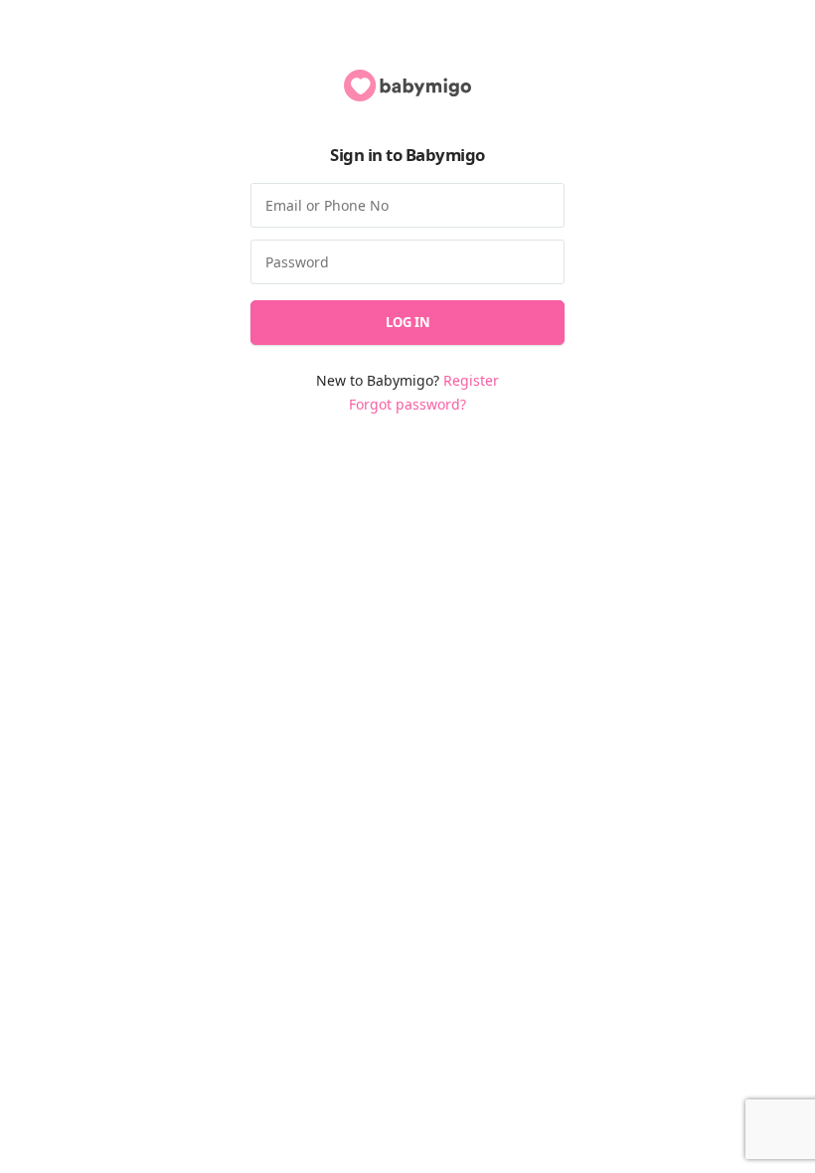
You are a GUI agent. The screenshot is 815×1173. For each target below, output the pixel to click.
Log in (408, 322)
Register (471, 380)
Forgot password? (407, 404)
